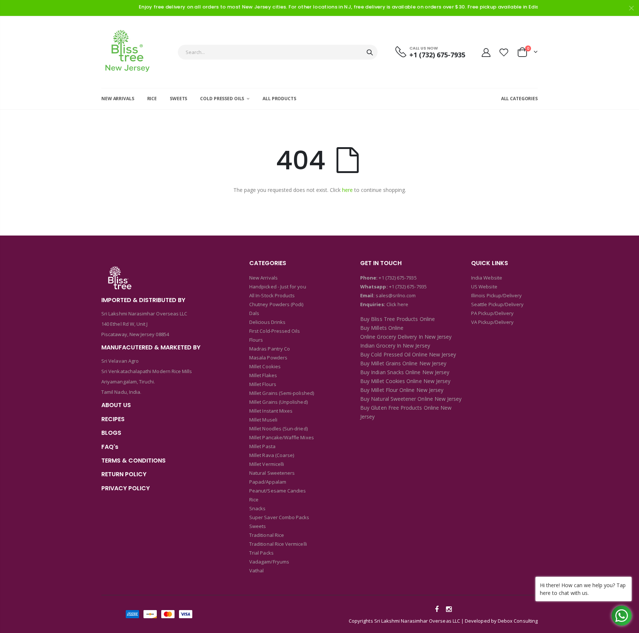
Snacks (257, 508)
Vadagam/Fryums (269, 561)
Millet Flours (262, 384)
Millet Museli (263, 419)
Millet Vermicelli (266, 464)
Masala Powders (268, 357)
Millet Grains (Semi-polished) (281, 393)
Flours (256, 339)
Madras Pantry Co (269, 348)
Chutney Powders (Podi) (276, 304)
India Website (486, 277)
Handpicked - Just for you (277, 286)
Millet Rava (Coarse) (271, 455)
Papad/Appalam (267, 481)
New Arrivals (263, 277)
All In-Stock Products (272, 295)
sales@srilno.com (395, 295)
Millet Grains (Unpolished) (278, 402)
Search (370, 52)
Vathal (256, 570)
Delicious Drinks (267, 322)
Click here (397, 304)
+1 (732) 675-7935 (397, 277)
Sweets (257, 526)
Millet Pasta (262, 446)
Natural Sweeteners (272, 473)
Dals (254, 313)
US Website (484, 286)
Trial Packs (261, 552)
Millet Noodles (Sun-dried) (278, 428)
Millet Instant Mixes (271, 410)
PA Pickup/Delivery (492, 313)
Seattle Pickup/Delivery (497, 304)
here (347, 189)
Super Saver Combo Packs (279, 517)
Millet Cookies (265, 366)
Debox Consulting (518, 620)
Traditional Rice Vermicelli (278, 544)
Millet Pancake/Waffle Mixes (281, 437)
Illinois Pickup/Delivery (496, 295)
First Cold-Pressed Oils (274, 331)
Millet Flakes (263, 375)
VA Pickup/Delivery (492, 322)
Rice (253, 499)
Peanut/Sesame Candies (277, 490)
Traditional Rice (266, 535)
